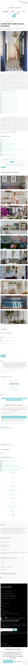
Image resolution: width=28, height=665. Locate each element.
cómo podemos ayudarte (21, 131)
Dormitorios (15, 398)
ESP (20, 1)
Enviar (3, 356)
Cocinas (25, 398)
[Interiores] (14, 486)
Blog (10, 13)
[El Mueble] (14, 490)
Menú (14, 15)
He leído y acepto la (10, 353)
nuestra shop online (6, 131)
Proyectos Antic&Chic (14, 389)
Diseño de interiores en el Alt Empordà (8, 596)
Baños (10, 400)
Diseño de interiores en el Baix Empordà (9, 598)
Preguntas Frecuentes (5, 606)
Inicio (2, 590)
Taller (18, 11)
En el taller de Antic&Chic (14, 390)
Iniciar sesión (3, 1)
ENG (25, 1)
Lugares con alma (13, 159)
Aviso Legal (3, 615)
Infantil (13, 400)
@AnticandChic (4, 569)
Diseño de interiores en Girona (7, 591)
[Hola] (14, 478)
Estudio (13, 11)
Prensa (2, 608)
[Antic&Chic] (14, 6)
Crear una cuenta (9, 1)
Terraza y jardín (18, 400)
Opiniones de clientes (5, 603)
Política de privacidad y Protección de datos (9, 613)
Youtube (2, 564)
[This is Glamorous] (14, 506)
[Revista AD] (14, 498)
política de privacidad (14, 353)
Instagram (3, 561)
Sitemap (2, 610)
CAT (23, 1)
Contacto (16, 13)
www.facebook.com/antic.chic (7, 567)
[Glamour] (14, 502)
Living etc (15, 115)
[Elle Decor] (14, 510)
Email (2, 340)
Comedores (20, 398)
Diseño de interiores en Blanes (7, 593)
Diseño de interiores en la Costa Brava (8, 595)
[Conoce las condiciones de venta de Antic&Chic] (3, 618)
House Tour (12, 162)
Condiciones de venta (5, 611)
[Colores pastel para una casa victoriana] (14, 51)
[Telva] (14, 482)
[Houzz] (14, 515)
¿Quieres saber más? (14, 368)
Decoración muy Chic (14, 382)
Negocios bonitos (14, 385)
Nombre (2, 336)
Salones (10, 398)
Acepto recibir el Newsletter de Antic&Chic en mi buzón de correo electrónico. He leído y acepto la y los (13, 420)
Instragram (10, 427)
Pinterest (9, 444)
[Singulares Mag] (14, 494)
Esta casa (2, 73)
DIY (7, 400)
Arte (7, 398)
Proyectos (5, 11)
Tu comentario (3, 343)
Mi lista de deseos (16, 1)
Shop (23, 11)
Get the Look (14, 380)
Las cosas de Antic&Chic (14, 387)
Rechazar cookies (17, 661)
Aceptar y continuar (8, 661)
